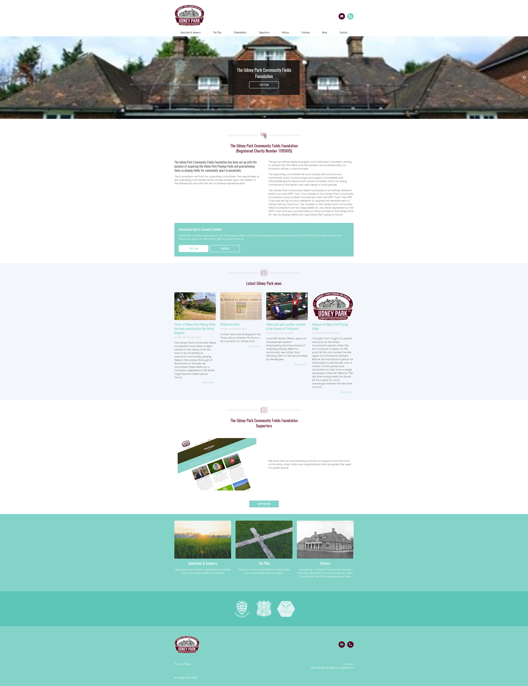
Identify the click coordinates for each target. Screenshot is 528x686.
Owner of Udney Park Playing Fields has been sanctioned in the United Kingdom (194, 328)
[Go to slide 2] (265, 116)
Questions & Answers (191, 32)
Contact (344, 32)
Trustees (305, 32)
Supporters (264, 32)
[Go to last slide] (4, 77)
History (285, 32)
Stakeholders (240, 32)
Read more (209, 382)
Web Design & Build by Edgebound (332, 667)
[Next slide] (524, 77)
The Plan (217, 32)
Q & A (264, 86)
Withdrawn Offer (230, 324)
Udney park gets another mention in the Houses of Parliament (285, 326)
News (324, 32)
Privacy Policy (182, 664)
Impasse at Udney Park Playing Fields (330, 326)
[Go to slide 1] (263, 116)
